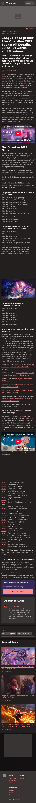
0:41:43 (3, 513)
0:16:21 (3, 493)
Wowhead (11, 790)
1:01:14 (3, 526)
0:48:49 (3, 518)
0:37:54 (3, 511)
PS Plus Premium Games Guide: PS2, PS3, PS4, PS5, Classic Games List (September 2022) (17, 725)
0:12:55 (3, 491)
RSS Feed (22, 778)
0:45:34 (3, 515)
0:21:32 (3, 498)
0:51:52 (3, 520)
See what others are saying (13, 587)
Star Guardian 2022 (24, 634)
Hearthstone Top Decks (15, 795)
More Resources (13, 787)
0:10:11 (3, 489)
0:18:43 (3, 495)
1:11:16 (3, 533)
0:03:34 (3, 484)
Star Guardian (29, 81)
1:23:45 (3, 542)
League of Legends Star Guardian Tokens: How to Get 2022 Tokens (17, 696)
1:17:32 (3, 537)
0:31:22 (3, 506)
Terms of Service (13, 780)
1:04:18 (3, 529)
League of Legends (8, 634)
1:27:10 (3, 544)
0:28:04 (3, 502)
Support (11, 782)
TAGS (2, 630)
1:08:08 (3, 531)
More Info (11, 775)
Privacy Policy (12, 778)
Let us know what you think (15, 582)
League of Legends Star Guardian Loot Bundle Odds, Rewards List (17, 668)
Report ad (18, 480)
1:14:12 (3, 535)
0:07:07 (3, 487)
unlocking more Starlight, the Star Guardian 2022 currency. (17, 367)
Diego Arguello (7, 671)
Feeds (22, 775)
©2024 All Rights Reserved (15, 799)
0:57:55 (3, 524)
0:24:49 (3, 500)
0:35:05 (3, 509)
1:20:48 (3, 540)
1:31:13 (3, 546)
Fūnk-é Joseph (11, 70)
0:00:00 (3, 482)
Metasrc (11, 792)
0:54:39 (3, 522)
